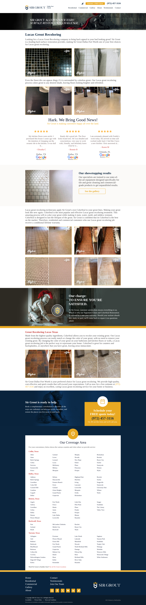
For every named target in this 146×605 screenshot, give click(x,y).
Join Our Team (57, 584)
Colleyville (33, 552)
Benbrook (33, 544)
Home (28, 577)
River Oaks (78, 560)
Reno (76, 554)
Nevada (77, 457)
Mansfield (78, 541)
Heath (32, 529)
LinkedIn (73, 590)
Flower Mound (34, 518)
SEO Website (108, 600)
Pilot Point (78, 505)
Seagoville (100, 482)
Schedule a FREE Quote (95, 3)
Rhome (77, 515)
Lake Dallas (56, 515)
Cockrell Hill (34, 487)
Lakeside (77, 539)
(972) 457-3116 (114, 3)
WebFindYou (117, 600)
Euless (32, 562)
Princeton (78, 468)
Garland (55, 455)
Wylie (99, 470)
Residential (72, 8)
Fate (31, 524)
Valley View (100, 510)
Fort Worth (56, 502)
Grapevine (56, 495)
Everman (55, 536)
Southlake (100, 505)
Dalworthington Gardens (37, 557)
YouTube (68, 590)
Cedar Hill (33, 485)
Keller (54, 560)
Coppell (32, 493)
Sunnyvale (100, 465)
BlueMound (34, 547)
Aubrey (32, 505)
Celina (32, 462)
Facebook (57, 590)
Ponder (77, 510)
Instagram (52, 590)
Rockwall (55, 529)
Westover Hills (101, 552)
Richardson (100, 455)
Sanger (99, 502)
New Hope (78, 460)
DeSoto (55, 477)
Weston (99, 468)
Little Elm (78, 502)
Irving (76, 482)
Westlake (99, 549)
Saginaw (99, 536)
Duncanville (56, 480)
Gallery (92, 8)
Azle (31, 539)
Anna (32, 457)
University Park (102, 487)
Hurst (54, 557)
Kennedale (56, 562)
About (99, 8)
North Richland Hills (81, 547)
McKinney (56, 465)
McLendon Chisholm (59, 524)
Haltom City (56, 552)
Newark (77, 544)
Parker (77, 462)
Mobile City (56, 527)
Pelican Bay (78, 552)
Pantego (77, 549)
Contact (118, 8)
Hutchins (77, 480)
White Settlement (102, 557)
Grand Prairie (57, 493)
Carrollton (33, 482)
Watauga (99, 547)
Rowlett (99, 457)
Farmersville (34, 468)
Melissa (55, 468)
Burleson (33, 549)
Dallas (32, 495)
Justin (54, 510)
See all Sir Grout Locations (57, 567)
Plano (76, 465)
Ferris (54, 485)
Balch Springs (34, 460)
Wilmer (99, 490)
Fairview (33, 465)
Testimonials (108, 8)
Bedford (32, 541)
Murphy (77, 455)
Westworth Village (102, 554)
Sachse (99, 462)
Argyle (32, 502)
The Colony (100, 507)
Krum (54, 512)
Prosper (77, 470)
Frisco (32, 470)
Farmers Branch (57, 482)
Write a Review (82, 4)
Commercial (83, 8)
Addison (32, 477)
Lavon (54, 457)
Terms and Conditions (50, 600)
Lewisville (78, 487)
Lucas (54, 462)
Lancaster (78, 485)
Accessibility (28, 600)
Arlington (33, 536)
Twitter (63, 590)
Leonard (55, 460)
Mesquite (55, 470)
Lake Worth (78, 536)
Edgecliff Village (35, 560)
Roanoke (77, 518)
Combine (33, 490)
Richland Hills (79, 557)
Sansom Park (101, 539)
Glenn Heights (57, 490)
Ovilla (76, 493)
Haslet (54, 507)
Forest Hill (56, 541)
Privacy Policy (38, 600)
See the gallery (92, 191)
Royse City (100, 460)
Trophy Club (101, 544)
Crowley (33, 554)
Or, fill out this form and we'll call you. (102, 422)
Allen (32, 455)
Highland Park (79, 477)
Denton (32, 515)
